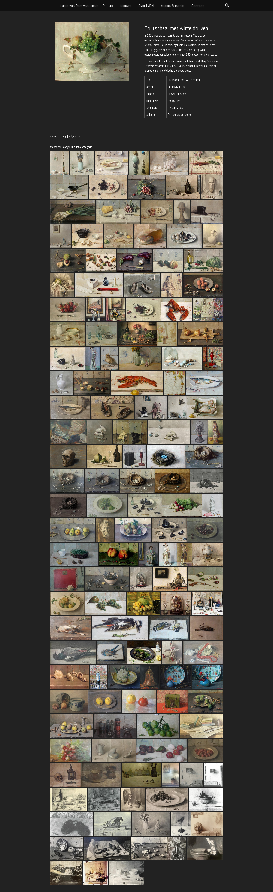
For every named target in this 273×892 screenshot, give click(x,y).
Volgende (73, 136)
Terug (63, 136)
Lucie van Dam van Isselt (79, 5)
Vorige (55, 136)
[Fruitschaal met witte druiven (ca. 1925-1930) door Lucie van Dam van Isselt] (92, 51)
